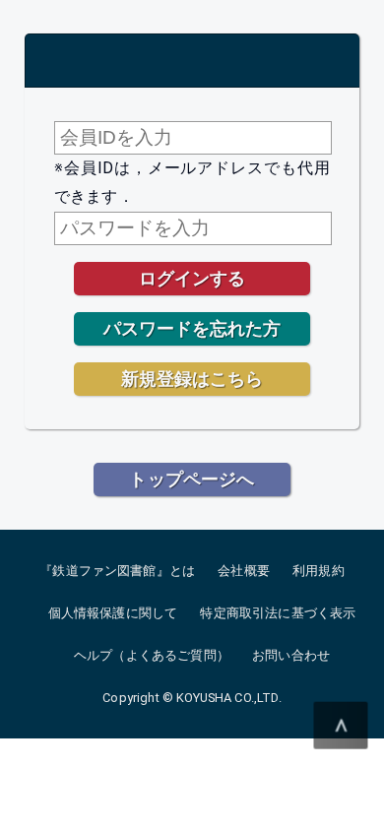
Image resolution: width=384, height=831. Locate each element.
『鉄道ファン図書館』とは (117, 570)
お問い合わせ (291, 655)
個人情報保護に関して (113, 613)
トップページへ (191, 479)
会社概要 (244, 570)
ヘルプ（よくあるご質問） (151, 655)
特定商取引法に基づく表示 (277, 613)
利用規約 (318, 570)
